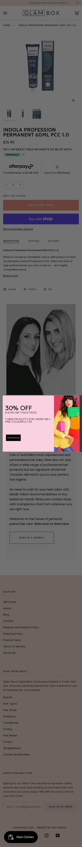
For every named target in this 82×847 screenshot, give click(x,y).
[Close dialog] (76, 398)
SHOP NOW (13, 438)
